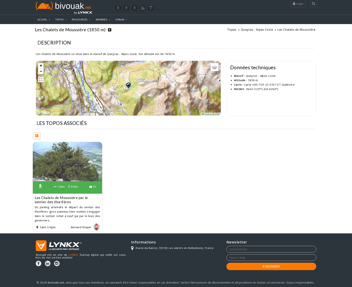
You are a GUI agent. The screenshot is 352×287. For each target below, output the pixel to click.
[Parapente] (151, 8)
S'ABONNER (271, 266)
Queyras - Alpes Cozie (257, 29)
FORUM (120, 19)
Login (299, 3)
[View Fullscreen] (41, 79)
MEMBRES (101, 19)
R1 (94, 186)
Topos (231, 29)
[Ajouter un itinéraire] (110, 29)
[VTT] (142, 8)
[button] (128, 85)
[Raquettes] (126, 8)
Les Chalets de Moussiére (296, 29)
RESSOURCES (80, 19)
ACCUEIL (42, 19)
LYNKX (73, 254)
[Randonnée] (118, 8)
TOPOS (59, 19)
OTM (217, 114)
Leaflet (207, 114)
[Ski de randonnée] (134, 8)
